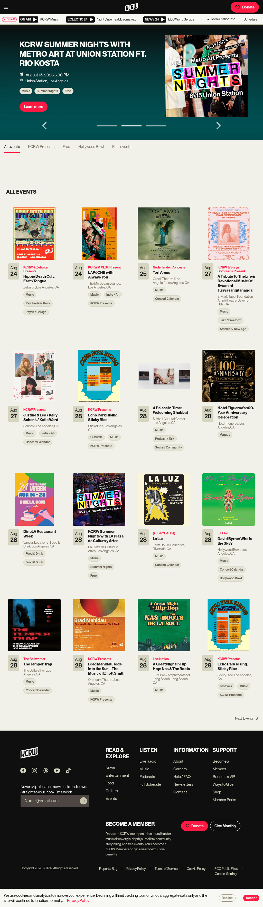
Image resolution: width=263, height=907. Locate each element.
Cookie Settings (226, 874)
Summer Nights (47, 91)
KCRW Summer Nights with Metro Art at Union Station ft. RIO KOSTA (83, 54)
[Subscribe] (83, 800)
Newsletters (183, 784)
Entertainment (117, 775)
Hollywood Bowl (91, 146)
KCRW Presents (41, 146)
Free (68, 91)
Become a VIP (224, 776)
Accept (251, 898)
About (178, 761)
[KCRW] (29, 757)
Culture (112, 791)
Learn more (33, 106)
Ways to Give (223, 784)
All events (12, 146)
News (110, 767)
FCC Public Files (224, 869)
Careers (180, 769)
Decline (227, 898)
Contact (180, 792)
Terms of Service (164, 869)
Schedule (250, 19)
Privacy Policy (133, 869)
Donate (248, 7)
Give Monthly (225, 826)
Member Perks (224, 800)
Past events (121, 146)
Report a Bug (108, 869)
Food (110, 783)
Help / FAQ (182, 776)
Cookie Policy (193, 869)
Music (26, 91)
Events (111, 798)
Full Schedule (150, 784)
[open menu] (7, 7)
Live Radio (147, 761)
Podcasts (147, 776)
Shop (217, 792)
